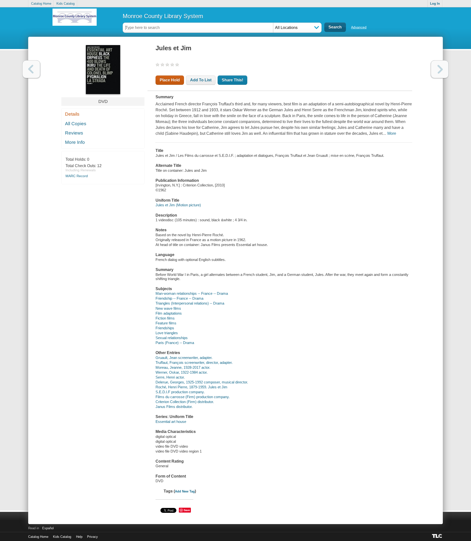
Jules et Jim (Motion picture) (178, 205)
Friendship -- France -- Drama (179, 298)
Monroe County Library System (163, 16)
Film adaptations (169, 313)
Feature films (166, 323)
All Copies (75, 123)
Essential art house (171, 421)
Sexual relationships (172, 338)
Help (79, 537)
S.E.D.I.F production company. (180, 392)
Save (187, 510)
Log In (435, 3)
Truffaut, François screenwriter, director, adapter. (194, 362)
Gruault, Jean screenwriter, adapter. (184, 358)
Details (72, 114)
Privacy (92, 537)
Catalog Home (41, 3)
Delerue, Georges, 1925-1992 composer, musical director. (202, 382)
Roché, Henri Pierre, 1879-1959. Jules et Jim (191, 387)
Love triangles (167, 333)
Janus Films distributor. (174, 407)
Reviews (74, 132)
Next (440, 69)
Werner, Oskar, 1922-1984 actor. (182, 372)
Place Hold (170, 80)
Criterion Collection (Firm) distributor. (185, 402)
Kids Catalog (65, 3)
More (391, 133)
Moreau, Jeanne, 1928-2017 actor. (183, 367)
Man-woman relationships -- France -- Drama (192, 293)
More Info (75, 142)
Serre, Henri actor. (170, 377)
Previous (31, 69)
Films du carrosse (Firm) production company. (193, 397)
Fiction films (165, 318)
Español (48, 528)
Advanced (358, 27)
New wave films (168, 308)
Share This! (232, 80)
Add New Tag (185, 491)
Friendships (165, 328)
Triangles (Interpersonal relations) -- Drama (190, 303)
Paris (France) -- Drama (175, 343)
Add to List (200, 80)
